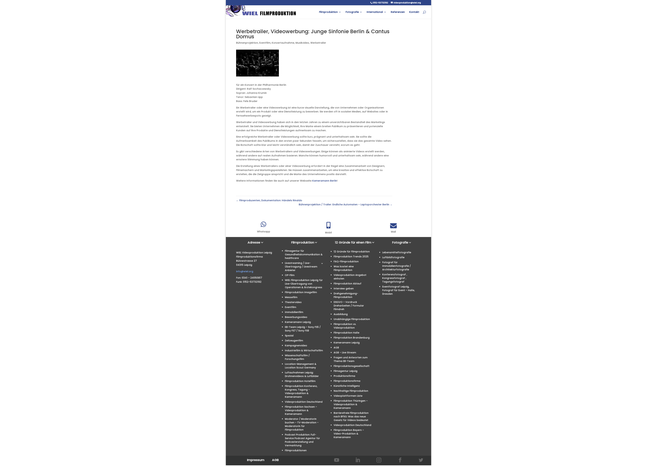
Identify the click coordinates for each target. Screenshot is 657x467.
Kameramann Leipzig (298, 322)
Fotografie (352, 12)
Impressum (255, 460)
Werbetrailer (318, 42)
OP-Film (289, 275)
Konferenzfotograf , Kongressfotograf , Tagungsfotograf (394, 278)
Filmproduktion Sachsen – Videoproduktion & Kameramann (301, 410)
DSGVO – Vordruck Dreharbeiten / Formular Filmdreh (349, 305)
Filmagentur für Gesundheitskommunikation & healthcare (304, 254)
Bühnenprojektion (247, 42)
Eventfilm (264, 42)
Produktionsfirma (344, 376)
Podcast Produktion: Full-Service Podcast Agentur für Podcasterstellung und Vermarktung (302, 440)
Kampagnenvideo (296, 345)
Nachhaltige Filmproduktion (351, 391)
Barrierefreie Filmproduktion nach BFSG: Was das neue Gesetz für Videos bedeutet (351, 416)
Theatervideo (293, 302)
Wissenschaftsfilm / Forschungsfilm (297, 357)
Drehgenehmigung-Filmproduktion (346, 295)
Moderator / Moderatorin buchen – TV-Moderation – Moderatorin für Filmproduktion (302, 424)
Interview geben (344, 288)
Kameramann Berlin (324, 180)
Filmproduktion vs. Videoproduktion (345, 325)
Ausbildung (341, 314)
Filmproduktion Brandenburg (352, 337)
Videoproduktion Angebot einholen (350, 276)
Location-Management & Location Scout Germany (300, 365)
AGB (336, 347)
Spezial (289, 335)
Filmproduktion (328, 12)
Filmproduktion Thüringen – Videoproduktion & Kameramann (351, 404)
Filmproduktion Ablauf (347, 283)
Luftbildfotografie (393, 257)
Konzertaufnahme (283, 42)
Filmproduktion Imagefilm (301, 292)
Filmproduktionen (296, 450)
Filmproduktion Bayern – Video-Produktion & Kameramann (349, 433)
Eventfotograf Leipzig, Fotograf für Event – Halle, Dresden (398, 290)
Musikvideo (302, 42)
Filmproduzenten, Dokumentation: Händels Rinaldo (269, 200)
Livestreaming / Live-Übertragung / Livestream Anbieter (301, 266)
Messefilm (291, 297)
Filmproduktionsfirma (347, 381)
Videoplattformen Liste (348, 396)
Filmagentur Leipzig (345, 371)
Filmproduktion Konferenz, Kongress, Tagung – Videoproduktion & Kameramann (301, 391)
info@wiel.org (244, 271)
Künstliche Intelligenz (347, 386)
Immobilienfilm (294, 312)
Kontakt (414, 12)
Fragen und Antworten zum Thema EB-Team (351, 359)
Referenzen (398, 12)
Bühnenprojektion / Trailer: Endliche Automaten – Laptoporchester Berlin (345, 204)
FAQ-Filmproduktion (346, 261)
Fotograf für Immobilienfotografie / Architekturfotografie (396, 266)
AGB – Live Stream (345, 352)
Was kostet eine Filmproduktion (344, 268)
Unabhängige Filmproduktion (352, 319)
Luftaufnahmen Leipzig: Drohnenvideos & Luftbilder (302, 374)
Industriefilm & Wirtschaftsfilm (304, 350)
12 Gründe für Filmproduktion (352, 251)
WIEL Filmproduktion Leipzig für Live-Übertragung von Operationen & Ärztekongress (304, 283)
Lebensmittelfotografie (396, 252)
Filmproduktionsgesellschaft (351, 366)
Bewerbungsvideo (296, 317)
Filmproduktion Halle (346, 332)
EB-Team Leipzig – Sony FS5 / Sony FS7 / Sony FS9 (303, 328)
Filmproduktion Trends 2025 (351, 256)
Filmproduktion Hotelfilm (300, 381)
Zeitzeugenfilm (294, 340)
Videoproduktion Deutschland (304, 402)
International (375, 12)
